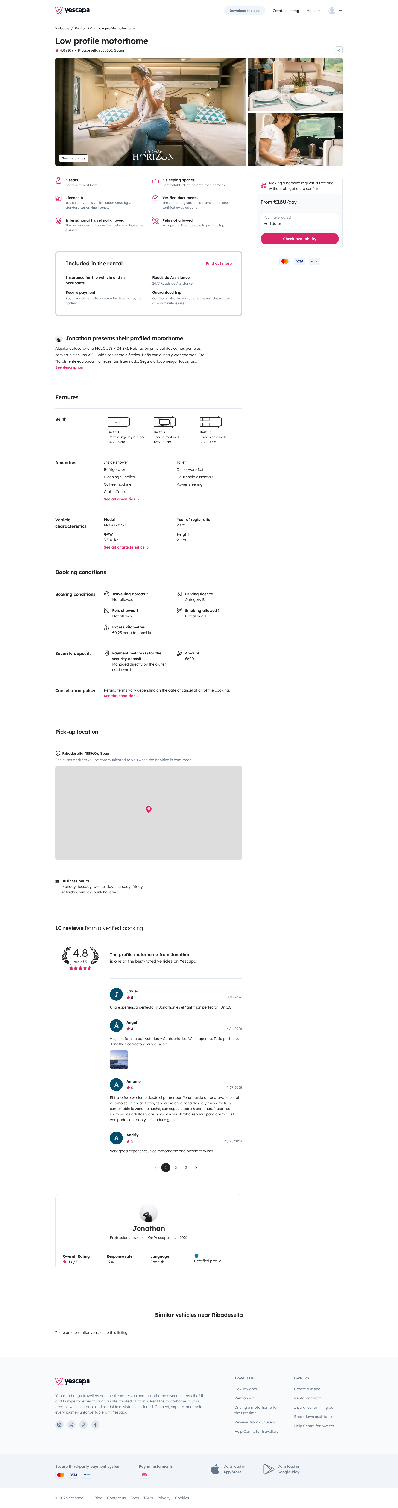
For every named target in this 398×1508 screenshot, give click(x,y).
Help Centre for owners (314, 1425)
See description (69, 367)
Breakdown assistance (313, 1416)
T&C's (148, 1498)
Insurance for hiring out (314, 1407)
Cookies (182, 1498)
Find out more (219, 263)
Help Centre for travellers (256, 1431)
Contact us (116, 1498)
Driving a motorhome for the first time (256, 1410)
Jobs (134, 1498)
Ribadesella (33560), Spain (101, 50)
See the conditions (121, 695)
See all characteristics (125, 547)
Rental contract (307, 1398)
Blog (98, 1498)
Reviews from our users (254, 1422)
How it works (245, 1389)
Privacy (164, 1498)
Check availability (299, 238)
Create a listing (286, 10)
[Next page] (196, 1167)
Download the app (245, 11)
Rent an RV (244, 1398)
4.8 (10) (66, 50)
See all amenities (120, 499)
